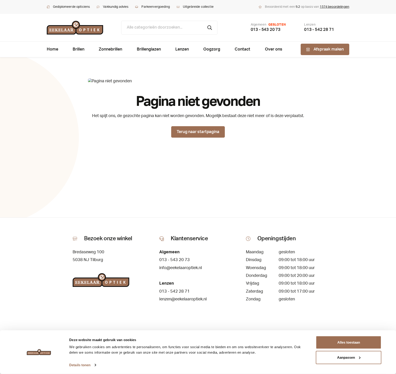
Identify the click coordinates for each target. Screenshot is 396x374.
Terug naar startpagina (198, 132)
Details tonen (80, 365)
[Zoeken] (209, 28)
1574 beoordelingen (334, 6)
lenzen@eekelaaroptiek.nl (183, 299)
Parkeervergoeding (155, 6)
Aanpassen (346, 357)
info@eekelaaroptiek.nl (180, 268)
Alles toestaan (348, 342)
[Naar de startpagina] (75, 28)
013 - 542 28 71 (319, 30)
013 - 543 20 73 (265, 30)
